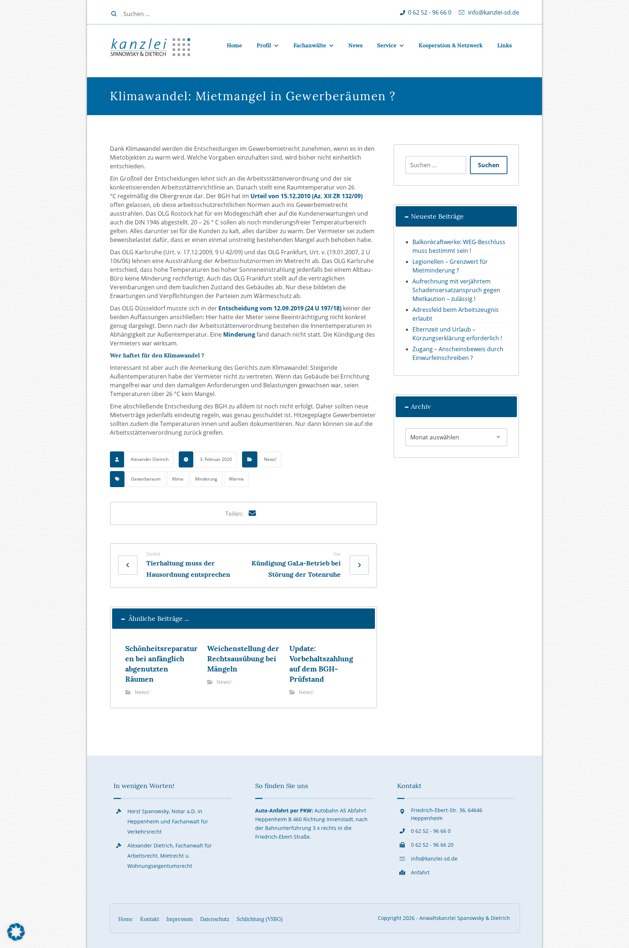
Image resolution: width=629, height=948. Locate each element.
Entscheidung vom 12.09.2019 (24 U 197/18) (279, 308)
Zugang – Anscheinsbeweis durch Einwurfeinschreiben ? (457, 353)
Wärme (236, 479)
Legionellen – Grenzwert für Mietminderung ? (450, 266)
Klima (177, 479)
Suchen (488, 165)
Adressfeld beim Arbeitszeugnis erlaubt (455, 314)
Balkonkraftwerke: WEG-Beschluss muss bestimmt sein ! (458, 246)
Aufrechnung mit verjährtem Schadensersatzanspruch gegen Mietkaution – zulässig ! (456, 290)
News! (270, 459)
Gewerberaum (146, 479)
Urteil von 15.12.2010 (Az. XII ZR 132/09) (306, 196)
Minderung (239, 334)
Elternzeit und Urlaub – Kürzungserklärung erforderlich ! (457, 333)
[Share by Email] (252, 513)
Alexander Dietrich (150, 459)
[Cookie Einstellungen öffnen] (16, 939)
